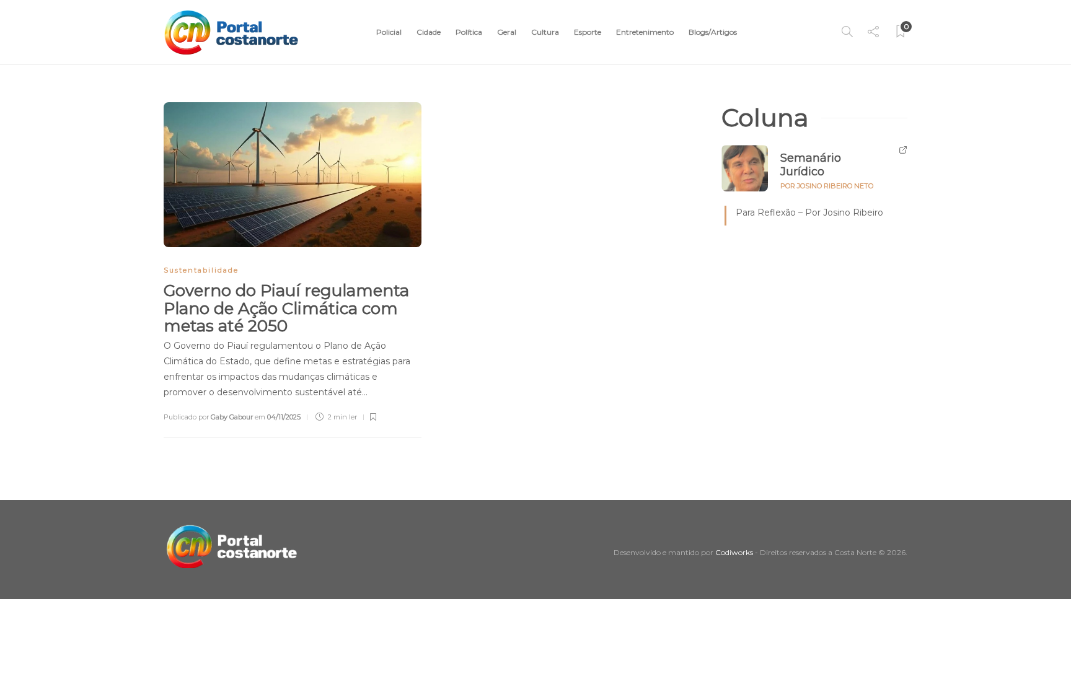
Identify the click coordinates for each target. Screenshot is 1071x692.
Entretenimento (645, 32)
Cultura (545, 32)
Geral (506, 32)
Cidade (428, 32)
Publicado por (208, 417)
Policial (389, 32)
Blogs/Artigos (713, 32)
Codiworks (734, 552)
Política (469, 32)
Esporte (587, 32)
